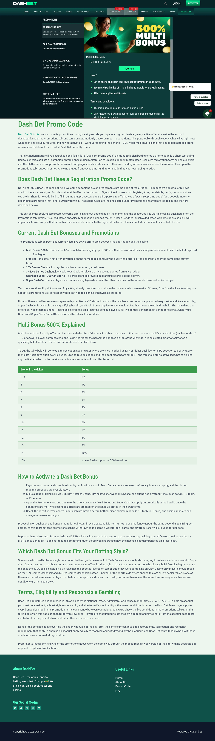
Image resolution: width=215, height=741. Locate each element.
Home (119, 677)
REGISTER (193, 3)
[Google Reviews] (33, 708)
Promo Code (122, 686)
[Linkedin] (39, 708)
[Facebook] (15, 708)
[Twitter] (21, 708)
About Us (120, 682)
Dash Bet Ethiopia (28, 134)
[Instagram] (27, 708)
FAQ (117, 690)
